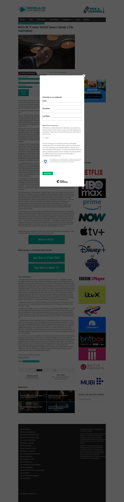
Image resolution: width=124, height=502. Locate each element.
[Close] (83, 75)
